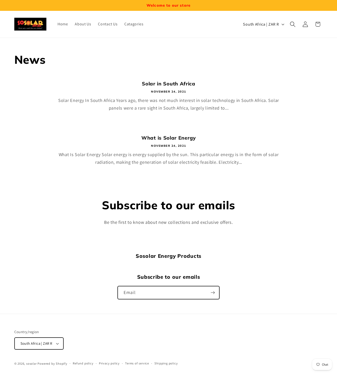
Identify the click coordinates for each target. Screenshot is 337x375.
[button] (292, 24)
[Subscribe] (212, 293)
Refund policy (83, 363)
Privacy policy (109, 363)
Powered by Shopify (52, 363)
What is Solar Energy (168, 138)
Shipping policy (166, 363)
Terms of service (137, 363)
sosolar (31, 363)
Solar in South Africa (168, 84)
